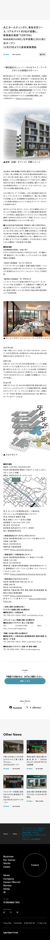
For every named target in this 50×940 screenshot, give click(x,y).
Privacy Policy (7, 923)
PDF (43, 54)
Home (5, 834)
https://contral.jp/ (24, 98)
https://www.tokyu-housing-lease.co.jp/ (28, 574)
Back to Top (43, 923)
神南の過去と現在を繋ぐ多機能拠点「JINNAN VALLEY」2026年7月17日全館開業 (37, 761)
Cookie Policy (18, 923)
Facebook (17, 707)
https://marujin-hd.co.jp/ (21, 549)
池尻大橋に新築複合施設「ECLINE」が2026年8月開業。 (37, 794)
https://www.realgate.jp (21, 596)
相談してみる (25, 681)
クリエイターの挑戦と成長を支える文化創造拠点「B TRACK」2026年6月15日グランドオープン (13, 797)
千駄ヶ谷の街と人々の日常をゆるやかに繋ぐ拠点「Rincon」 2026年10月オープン (13, 761)
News (15, 834)
